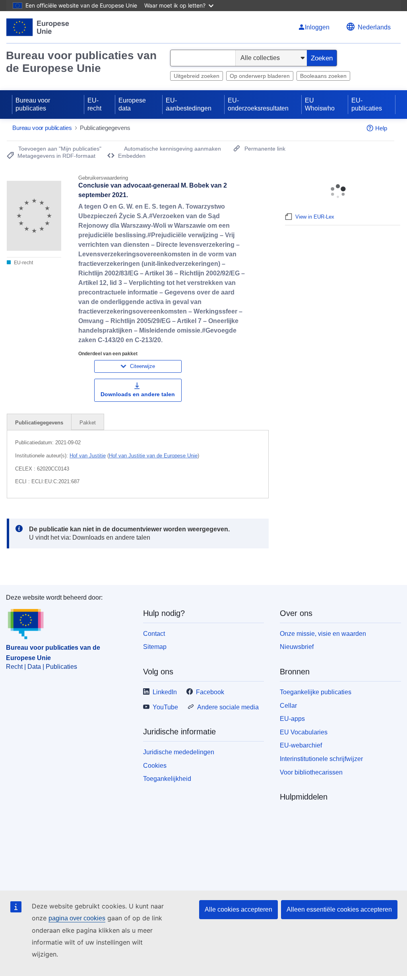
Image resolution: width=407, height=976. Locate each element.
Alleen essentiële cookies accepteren (339, 909)
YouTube (165, 707)
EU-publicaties (366, 104)
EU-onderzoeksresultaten (258, 104)
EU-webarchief (301, 745)
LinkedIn (165, 692)
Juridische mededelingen (178, 752)
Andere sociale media (228, 707)
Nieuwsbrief (297, 646)
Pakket (87, 423)
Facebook (210, 692)
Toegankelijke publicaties (315, 692)
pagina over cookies (76, 918)
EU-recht (94, 104)
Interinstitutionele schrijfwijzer (321, 758)
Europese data (132, 104)
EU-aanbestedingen (188, 104)
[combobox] (203, 58)
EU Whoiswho (320, 104)
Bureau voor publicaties (33, 104)
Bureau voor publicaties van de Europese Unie (81, 61)
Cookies (155, 765)
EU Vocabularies (304, 732)
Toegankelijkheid (167, 778)
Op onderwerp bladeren (260, 76)
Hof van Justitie (88, 456)
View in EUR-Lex (314, 217)
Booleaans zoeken (323, 76)
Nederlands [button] (374, 27)
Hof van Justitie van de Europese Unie (153, 456)
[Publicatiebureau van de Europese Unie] (38, 27)
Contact (154, 633)
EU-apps (292, 718)
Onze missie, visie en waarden (323, 633)
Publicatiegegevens (39, 423)
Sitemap (155, 646)
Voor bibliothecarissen (311, 772)
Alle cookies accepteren (238, 909)
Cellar (288, 705)
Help (381, 128)
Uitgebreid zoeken (196, 76)
